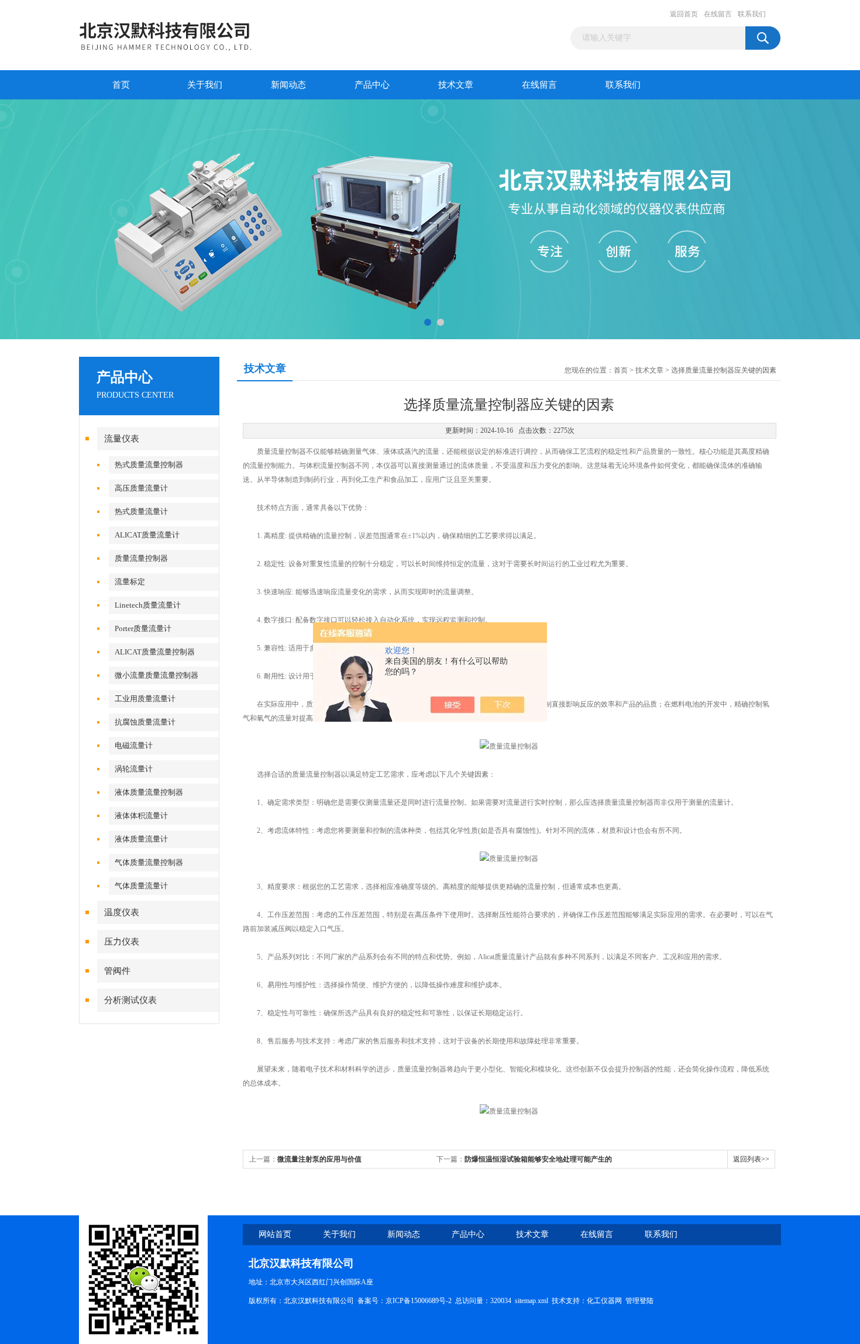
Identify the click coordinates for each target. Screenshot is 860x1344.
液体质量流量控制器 (149, 792)
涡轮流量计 (134, 768)
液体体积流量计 (141, 815)
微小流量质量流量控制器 (156, 675)
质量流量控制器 (141, 558)
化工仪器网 (604, 1301)
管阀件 (117, 971)
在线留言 (718, 14)
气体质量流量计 (141, 885)
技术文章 (455, 84)
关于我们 (204, 84)
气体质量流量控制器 (149, 862)
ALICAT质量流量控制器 (155, 651)
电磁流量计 (134, 745)
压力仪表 (121, 941)
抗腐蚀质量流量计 (145, 722)
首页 (121, 84)
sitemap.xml (531, 1301)
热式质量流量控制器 (149, 464)
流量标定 (130, 581)
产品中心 (372, 84)
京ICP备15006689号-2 (419, 1301)
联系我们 (752, 14)
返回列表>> (751, 1159)
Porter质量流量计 (143, 628)
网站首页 (275, 1234)
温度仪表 (121, 912)
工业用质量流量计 (145, 698)
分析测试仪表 (130, 1000)
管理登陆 (639, 1301)
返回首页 (684, 14)
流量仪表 (121, 438)
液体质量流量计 (141, 839)
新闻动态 (288, 84)
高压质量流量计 (141, 488)
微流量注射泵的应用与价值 (319, 1159)
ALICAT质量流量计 (147, 534)
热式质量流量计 (141, 511)
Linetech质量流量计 (148, 605)
